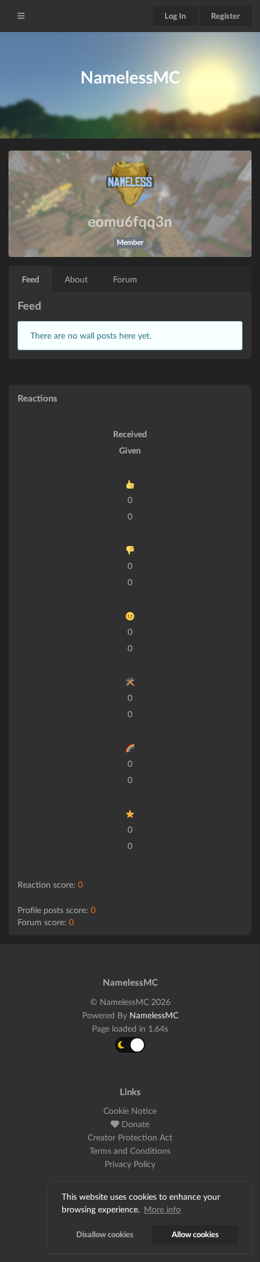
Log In (175, 16)
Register (225, 16)
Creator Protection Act (130, 1137)
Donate (134, 1124)
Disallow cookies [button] (105, 1234)
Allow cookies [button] (195, 1234)
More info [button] (162, 1209)
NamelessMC (153, 1015)
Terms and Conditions (130, 1150)
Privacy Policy (130, 1164)
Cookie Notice (130, 1111)
